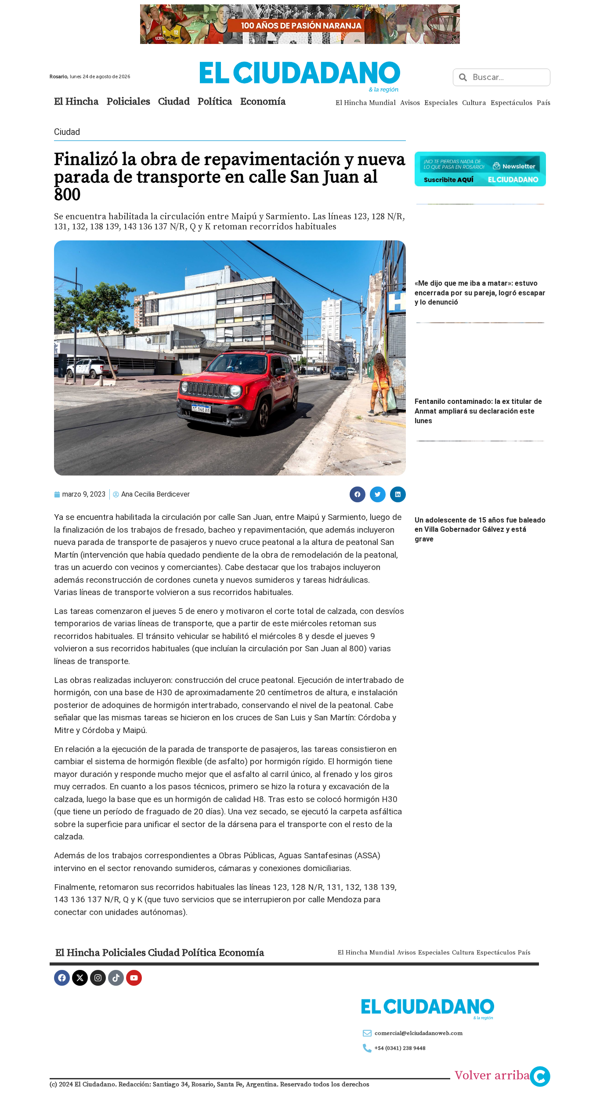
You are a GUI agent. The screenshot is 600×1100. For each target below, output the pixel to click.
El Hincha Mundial (366, 102)
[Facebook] (62, 978)
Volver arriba (492, 1075)
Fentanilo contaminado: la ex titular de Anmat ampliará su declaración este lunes (478, 411)
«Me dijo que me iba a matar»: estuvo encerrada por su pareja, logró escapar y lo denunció (480, 292)
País (543, 102)
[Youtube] (134, 978)
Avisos (410, 102)
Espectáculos (511, 102)
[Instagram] (98, 978)
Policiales (128, 101)
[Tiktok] (116, 978)
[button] (357, 494)
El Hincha (76, 101)
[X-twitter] (80, 978)
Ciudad (174, 101)
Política (215, 101)
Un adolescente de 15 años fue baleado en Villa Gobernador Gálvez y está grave (480, 529)
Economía (263, 101)
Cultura (474, 102)
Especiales (441, 102)
